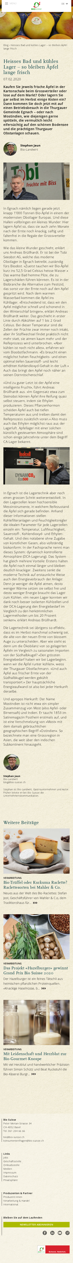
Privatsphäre (10, 1180)
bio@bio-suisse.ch (13, 1137)
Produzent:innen (12, 1197)
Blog (5, 45)
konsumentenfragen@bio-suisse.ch (23, 1140)
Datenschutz (10, 1176)
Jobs (5, 1157)
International (10, 1204)
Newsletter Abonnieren (36, 1224)
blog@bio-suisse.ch (14, 782)
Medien (7, 1168)
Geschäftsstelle (12, 1161)
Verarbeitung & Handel (16, 1200)
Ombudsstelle (11, 1165)
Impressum (9, 1172)
